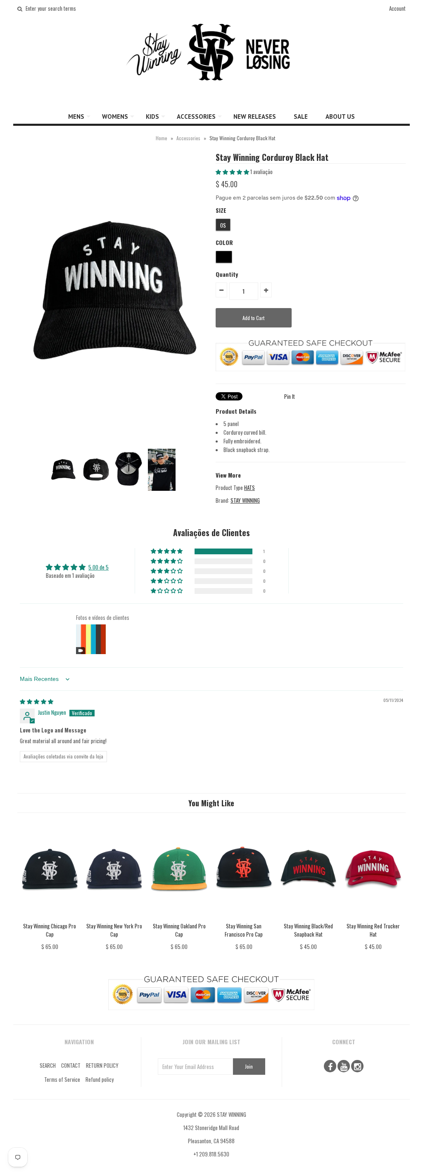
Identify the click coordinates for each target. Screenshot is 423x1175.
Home (161, 137)
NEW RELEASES (254, 116)
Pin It (289, 396)
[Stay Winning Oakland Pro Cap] (179, 917)
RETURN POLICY (102, 1065)
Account (397, 8)
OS (223, 225)
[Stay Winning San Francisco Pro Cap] (244, 917)
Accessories (188, 137)
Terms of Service (62, 1079)
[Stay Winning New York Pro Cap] (114, 917)
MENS (76, 116)
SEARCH (48, 1065)
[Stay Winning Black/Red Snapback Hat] (308, 917)
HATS (249, 487)
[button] (233, 171)
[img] (36, 701)
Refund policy (100, 1079)
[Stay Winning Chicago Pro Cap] (49, 917)
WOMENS (115, 116)
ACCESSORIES (196, 116)
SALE (301, 116)
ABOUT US (340, 116)
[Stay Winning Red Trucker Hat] (373, 917)
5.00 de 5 (98, 567)
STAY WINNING (245, 500)
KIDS (152, 116)
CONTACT (71, 1065)
